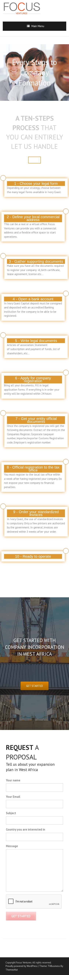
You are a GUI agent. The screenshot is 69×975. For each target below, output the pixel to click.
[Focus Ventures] (24, 7)
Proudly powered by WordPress (22, 966)
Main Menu (37, 26)
